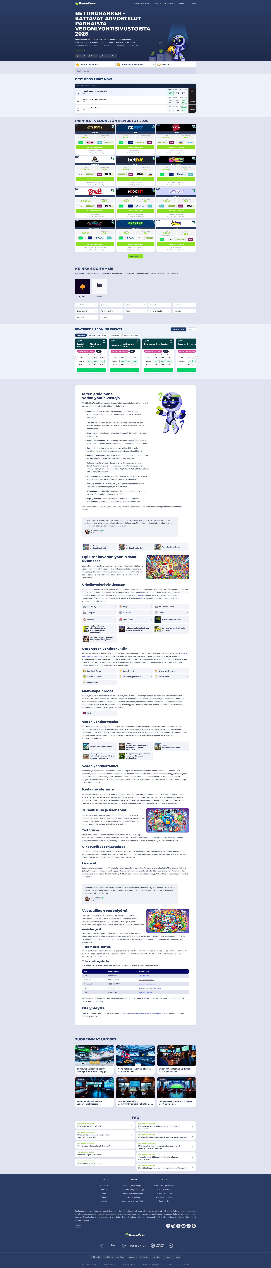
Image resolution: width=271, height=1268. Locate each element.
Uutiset (193, 3)
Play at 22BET (91, 370)
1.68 (101, 358)
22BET (81, 357)
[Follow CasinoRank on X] (178, 1226)
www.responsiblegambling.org (150, 988)
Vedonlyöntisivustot (141, 3)
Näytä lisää (134, 256)
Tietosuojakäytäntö (128, 1265)
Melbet (81, 365)
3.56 (168, 358)
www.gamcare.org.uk (146, 980)
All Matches (81, 335)
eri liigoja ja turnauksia (135, 595)
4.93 (89, 361)
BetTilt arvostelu (135, 182)
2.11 (156, 361)
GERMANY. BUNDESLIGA (131, 335)
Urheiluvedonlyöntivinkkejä (133, 1189)
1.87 (189, 358)
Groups (191, 329)
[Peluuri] (124, 1245)
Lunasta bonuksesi (94, 147)
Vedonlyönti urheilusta (163, 3)
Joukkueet (104, 1201)
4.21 (95, 361)
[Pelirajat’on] (138, 1245)
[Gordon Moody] (157, 1245)
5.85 (135, 358)
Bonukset (104, 1186)
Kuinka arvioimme (164, 1189)
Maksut (104, 1189)
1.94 (189, 361)
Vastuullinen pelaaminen (133, 1193)
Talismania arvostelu (95, 151)
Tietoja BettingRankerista (164, 1186)
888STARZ (81, 361)
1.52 (122, 358)
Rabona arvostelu (176, 151)
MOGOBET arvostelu (135, 214)
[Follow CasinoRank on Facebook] (168, 1226)
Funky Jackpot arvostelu (176, 182)
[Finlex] (113, 1245)
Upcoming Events (178, 329)
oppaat (181, 3)
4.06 (95, 358)
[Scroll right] (195, 357)
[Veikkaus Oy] (101, 1245)
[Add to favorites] (78, 90)
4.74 (89, 358)
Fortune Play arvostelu (95, 182)
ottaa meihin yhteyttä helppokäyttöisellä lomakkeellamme (144, 1013)
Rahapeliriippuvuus (89, 1265)
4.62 (129, 361)
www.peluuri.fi (144, 976)
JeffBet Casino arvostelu (135, 248)
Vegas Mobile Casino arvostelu (95, 248)
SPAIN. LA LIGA (115, 335)
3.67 (162, 361)
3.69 (168, 361)
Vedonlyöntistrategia (132, 1186)
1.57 (122, 361)
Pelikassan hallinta (132, 1197)
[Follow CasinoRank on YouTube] (183, 1226)
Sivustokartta (164, 1201)
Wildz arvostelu (176, 248)
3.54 (162, 358)
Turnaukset (104, 1197)
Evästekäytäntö (109, 1265)
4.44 (129, 358)
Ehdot (170, 1265)
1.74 (101, 361)
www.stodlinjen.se (145, 992)
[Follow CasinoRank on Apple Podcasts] (194, 1226)
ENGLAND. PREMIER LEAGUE (98, 335)
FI (77, 1226)
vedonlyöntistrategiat (99, 726)
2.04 (156, 358)
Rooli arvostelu (95, 214)
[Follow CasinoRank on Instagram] (173, 1226)
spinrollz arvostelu (176, 214)
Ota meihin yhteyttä (164, 1197)
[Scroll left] (75, 357)
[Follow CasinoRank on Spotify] (188, 1226)
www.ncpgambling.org (147, 984)
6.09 (135, 361)
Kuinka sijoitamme (164, 1193)
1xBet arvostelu (135, 151)
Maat (104, 1193)
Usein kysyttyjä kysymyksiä (133, 1201)
